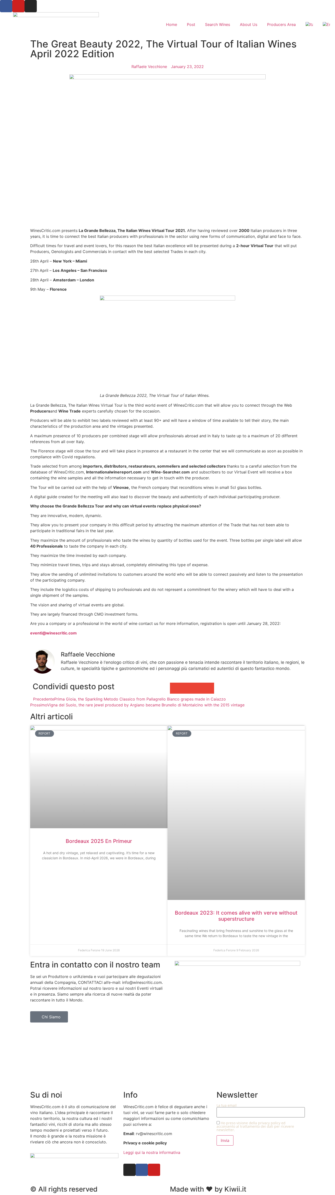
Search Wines (217, 24)
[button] (175, 688)
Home (171, 24)
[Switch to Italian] (309, 24)
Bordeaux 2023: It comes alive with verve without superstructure (236, 916)
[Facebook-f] (142, 1170)
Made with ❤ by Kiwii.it (208, 1189)
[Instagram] (31, 6)
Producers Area (281, 24)
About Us (248, 24)
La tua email (227, 1106)
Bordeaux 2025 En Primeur (99, 841)
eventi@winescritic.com (53, 633)
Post (191, 24)
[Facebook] (6, 6)
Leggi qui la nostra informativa (151, 1152)
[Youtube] (18, 6)
